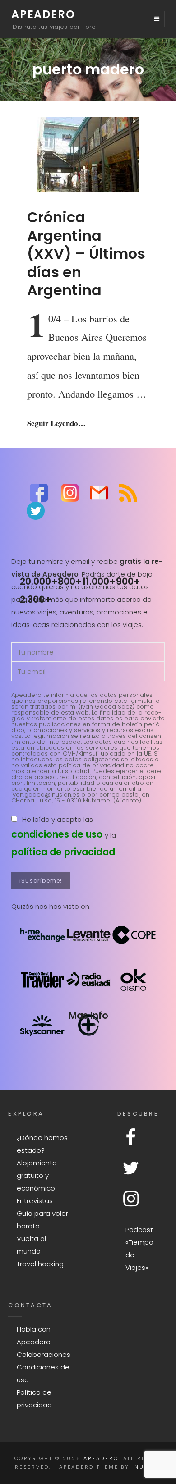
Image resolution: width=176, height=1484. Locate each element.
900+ (128, 581)
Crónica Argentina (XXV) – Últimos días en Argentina (86, 253)
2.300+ (35, 599)
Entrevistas (35, 1200)
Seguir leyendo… (56, 423)
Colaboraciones (43, 1354)
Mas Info (88, 1015)
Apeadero (43, 14)
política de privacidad (63, 851)
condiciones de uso (57, 834)
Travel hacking (40, 1264)
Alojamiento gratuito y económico (37, 1175)
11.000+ (99, 581)
